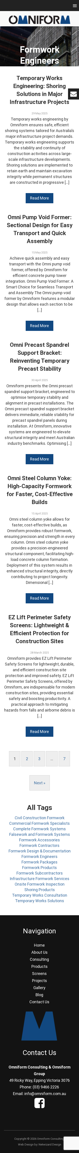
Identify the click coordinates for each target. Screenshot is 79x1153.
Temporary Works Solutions (39, 900)
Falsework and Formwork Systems (39, 834)
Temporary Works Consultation (39, 895)
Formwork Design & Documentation (40, 851)
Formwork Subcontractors (39, 873)
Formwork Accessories (39, 840)
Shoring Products (39, 889)
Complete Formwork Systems (39, 829)
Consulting (39, 959)
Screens (39, 973)
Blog (39, 994)
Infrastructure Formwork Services (39, 878)
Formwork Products (39, 867)
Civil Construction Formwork (40, 817)
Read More (39, 198)
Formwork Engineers (39, 856)
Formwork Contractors (39, 845)
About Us (39, 952)
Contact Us (39, 1002)
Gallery (39, 987)
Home (39, 945)
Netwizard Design (50, 1144)
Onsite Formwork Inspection (40, 884)
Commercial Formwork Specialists (39, 823)
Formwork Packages (39, 862)
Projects (39, 980)
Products (39, 966)
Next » (39, 783)
